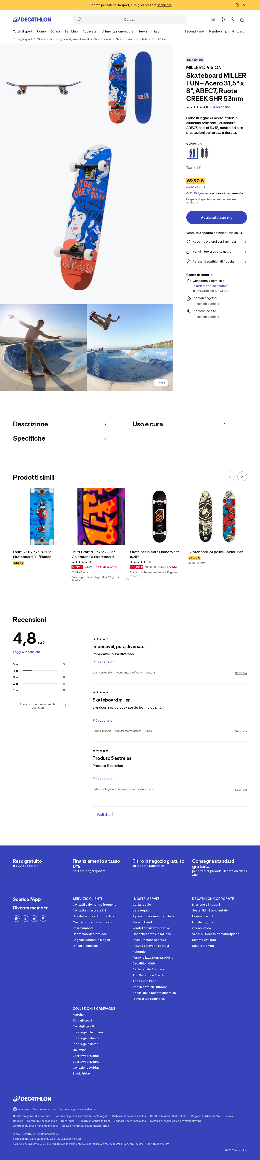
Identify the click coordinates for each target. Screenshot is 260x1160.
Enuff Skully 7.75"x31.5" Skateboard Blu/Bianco (32, 554)
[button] (127, 579)
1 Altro (161, 382)
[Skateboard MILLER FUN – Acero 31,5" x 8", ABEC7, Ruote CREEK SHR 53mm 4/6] (43, 347)
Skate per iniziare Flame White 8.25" (155, 554)
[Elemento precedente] (230, 476)
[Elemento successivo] (242, 476)
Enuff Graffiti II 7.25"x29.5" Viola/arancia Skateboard (94, 554)
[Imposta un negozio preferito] (213, 19)
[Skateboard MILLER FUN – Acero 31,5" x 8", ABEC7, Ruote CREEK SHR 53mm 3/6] (86, 217)
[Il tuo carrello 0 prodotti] (242, 19)
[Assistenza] (223, 19)
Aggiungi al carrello (217, 217)
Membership (218, 31)
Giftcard (238, 31)
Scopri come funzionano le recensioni (37, 706)
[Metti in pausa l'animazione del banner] (237, 5)
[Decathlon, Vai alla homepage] (32, 19)
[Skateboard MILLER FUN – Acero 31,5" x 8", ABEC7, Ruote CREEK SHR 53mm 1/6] (130, 87)
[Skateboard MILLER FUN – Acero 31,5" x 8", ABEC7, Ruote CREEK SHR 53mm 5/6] (130, 347)
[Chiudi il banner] (243, 5)
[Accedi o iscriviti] (232, 19)
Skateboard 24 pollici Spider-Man (215, 552)
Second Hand (194, 31)
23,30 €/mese (198, 193)
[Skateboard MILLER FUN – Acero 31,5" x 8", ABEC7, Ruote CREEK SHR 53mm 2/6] (43, 87)
